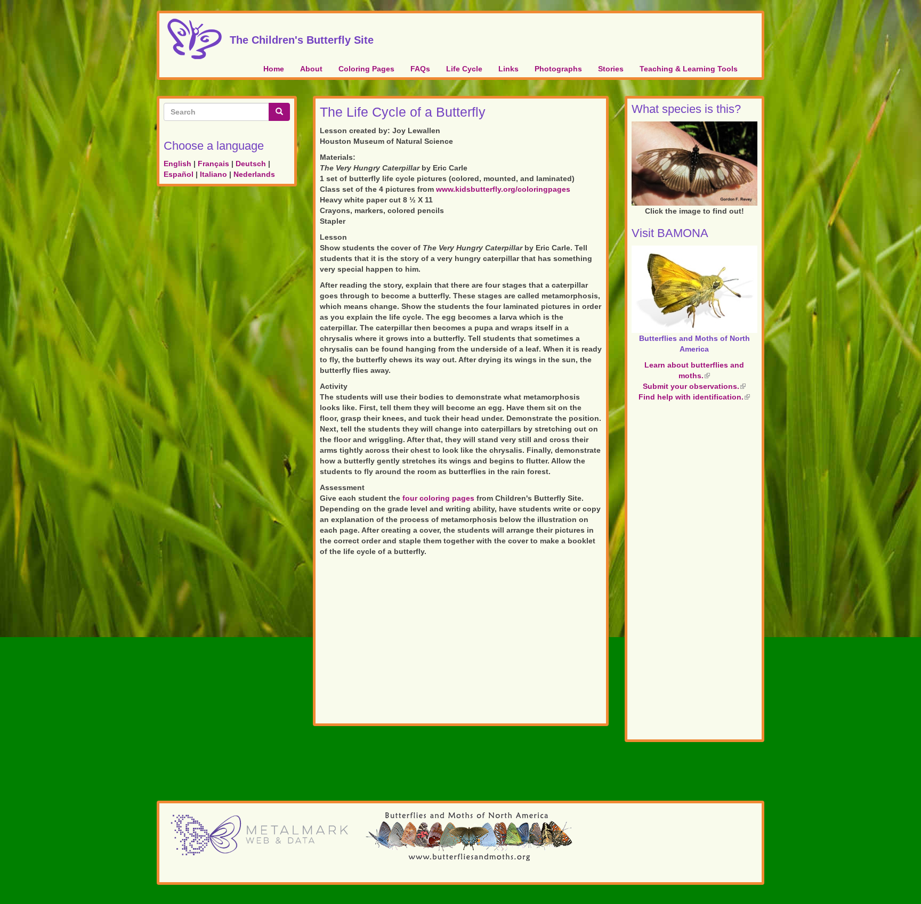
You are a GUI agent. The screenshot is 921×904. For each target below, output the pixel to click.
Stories (611, 68)
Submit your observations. (694, 386)
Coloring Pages (366, 68)
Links (508, 68)
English (177, 163)
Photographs (558, 68)
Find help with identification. (694, 397)
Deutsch (251, 163)
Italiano (213, 174)
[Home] (198, 39)
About (311, 68)
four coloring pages (438, 498)
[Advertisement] (461, 641)
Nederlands (254, 174)
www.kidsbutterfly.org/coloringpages (503, 189)
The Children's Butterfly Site (302, 38)
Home (273, 68)
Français (213, 163)
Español (178, 174)
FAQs (420, 68)
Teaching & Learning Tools (689, 68)
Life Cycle (464, 68)
